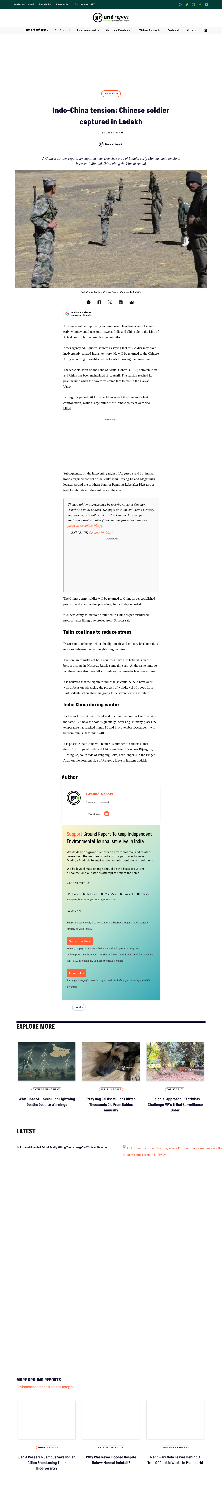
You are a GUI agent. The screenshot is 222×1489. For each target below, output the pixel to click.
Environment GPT (85, 4)
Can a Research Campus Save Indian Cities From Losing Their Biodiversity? (46, 1463)
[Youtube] (206, 4)
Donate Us (45, 4)
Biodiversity (46, 1447)
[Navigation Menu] (17, 18)
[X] (186, 4)
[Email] (106, 813)
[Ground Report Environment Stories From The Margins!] (111, 18)
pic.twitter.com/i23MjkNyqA (86, 525)
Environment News (47, 1089)
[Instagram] (193, 4)
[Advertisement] (111, 60)
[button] (47, 30)
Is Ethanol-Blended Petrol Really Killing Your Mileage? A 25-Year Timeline (62, 1147)
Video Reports (150, 30)
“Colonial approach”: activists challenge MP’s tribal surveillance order (175, 1105)
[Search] (205, 30)
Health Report (111, 1089)
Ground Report (113, 143)
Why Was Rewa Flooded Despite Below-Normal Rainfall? (111, 1460)
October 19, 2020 (101, 532)
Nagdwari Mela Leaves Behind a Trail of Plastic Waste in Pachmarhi (175, 1460)
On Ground (63, 30)
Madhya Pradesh (175, 1447)
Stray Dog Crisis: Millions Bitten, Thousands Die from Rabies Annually (111, 1105)
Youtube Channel (24, 4)
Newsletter (63, 4)
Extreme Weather (111, 1447)
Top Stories (110, 93)
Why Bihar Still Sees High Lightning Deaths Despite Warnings (47, 1102)
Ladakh (78, 1007)
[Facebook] (200, 4)
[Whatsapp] (180, 4)
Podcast (174, 30)
